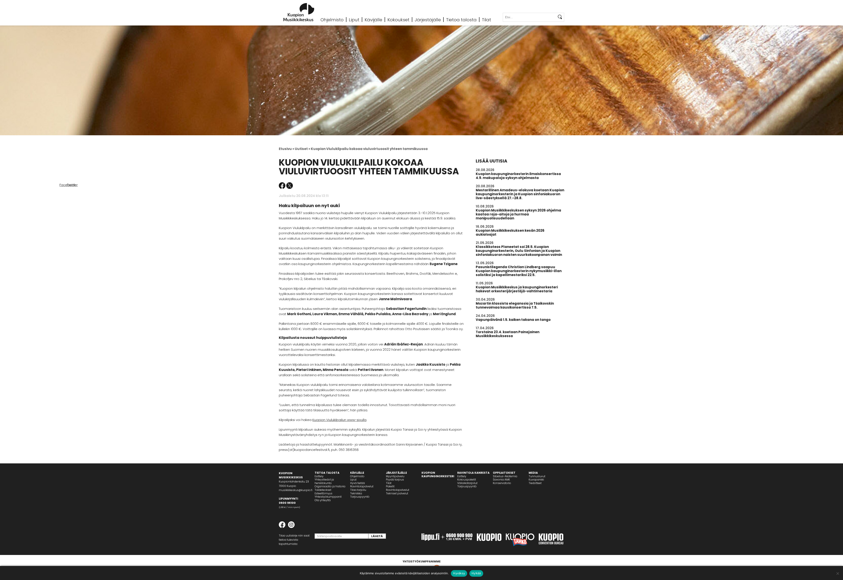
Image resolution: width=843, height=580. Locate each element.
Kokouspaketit (466, 479)
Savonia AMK (501, 479)
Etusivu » (286, 148)
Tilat (486, 19)
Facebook (282, 185)
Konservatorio (502, 483)
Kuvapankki (536, 479)
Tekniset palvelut (397, 493)
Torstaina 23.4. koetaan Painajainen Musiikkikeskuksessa (507, 334)
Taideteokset (323, 490)
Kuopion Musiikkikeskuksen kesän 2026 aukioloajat (510, 232)
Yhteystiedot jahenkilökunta (324, 481)
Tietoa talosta (461, 19)
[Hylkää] (837, 573)
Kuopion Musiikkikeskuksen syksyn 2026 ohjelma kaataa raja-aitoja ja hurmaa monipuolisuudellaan (518, 214)
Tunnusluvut (537, 476)
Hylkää (476, 573)
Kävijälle (373, 19)
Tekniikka (356, 493)
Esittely (319, 476)
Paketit (390, 486)
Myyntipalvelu (395, 476)
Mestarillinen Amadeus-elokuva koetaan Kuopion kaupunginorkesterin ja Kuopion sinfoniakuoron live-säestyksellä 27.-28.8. (520, 194)
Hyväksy (459, 573)
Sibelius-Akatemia (505, 476)
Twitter (289, 185)
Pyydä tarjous (395, 479)
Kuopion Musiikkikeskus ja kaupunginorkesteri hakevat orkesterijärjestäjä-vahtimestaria (517, 289)
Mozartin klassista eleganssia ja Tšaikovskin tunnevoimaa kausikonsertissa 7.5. (515, 305)
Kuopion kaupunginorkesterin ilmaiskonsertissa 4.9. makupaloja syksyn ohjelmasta (518, 176)
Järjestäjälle (428, 19)
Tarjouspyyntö (359, 497)
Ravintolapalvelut (361, 486)
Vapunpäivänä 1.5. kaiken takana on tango (513, 319)
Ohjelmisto (332, 19)
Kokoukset (398, 19)
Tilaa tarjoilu (358, 490)
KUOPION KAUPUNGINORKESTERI (438, 474)
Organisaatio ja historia (330, 486)
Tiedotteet (535, 483)
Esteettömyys (323, 493)
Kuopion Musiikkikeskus (298, 12)
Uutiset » (302, 148)
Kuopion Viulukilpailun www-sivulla (339, 419)
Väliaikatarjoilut (467, 483)
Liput (354, 19)
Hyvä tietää (357, 483)
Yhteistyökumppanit (328, 497)
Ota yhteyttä (323, 500)
